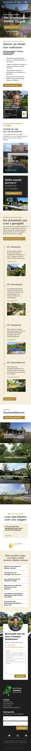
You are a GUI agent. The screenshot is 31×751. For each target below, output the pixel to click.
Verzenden (20, 676)
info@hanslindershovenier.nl (11, 707)
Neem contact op (11, 85)
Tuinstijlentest (12, 193)
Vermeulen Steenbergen (20, 742)
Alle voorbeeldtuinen (13, 417)
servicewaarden (15, 748)
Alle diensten (9, 399)
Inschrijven (22, 728)
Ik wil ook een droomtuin (13, 239)
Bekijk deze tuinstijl (10, 170)
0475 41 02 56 (7, 706)
